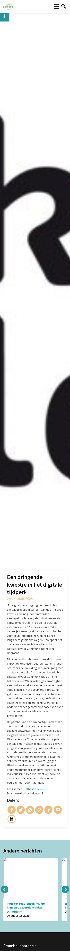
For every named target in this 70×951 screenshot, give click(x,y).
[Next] (65, 889)
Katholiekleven (33, 789)
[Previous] (4, 889)
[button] (4, 17)
